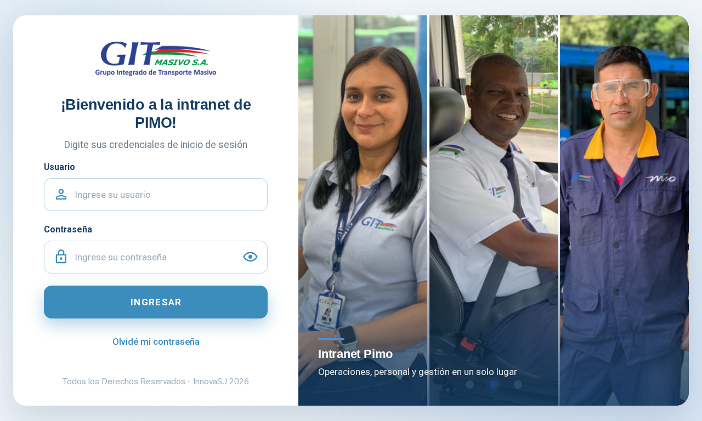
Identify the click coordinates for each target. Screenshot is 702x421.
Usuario (59, 167)
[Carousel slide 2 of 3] (493, 384)
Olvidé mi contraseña (156, 342)
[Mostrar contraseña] (250, 257)
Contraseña (68, 229)
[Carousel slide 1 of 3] (469, 384)
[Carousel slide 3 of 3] (517, 384)
